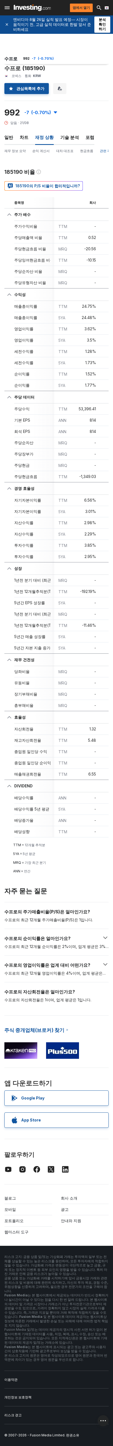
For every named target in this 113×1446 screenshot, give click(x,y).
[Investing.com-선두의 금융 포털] (32, 7)
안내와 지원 (71, 1220)
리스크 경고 (13, 1415)
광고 (65, 1209)
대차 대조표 (65, 151)
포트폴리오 (14, 1220)
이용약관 (11, 1380)
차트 (24, 137)
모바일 (10, 1209)
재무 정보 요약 (15, 151)
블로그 (10, 1198)
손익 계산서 (41, 151)
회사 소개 (69, 1198)
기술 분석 (69, 137)
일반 (8, 137)
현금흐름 (86, 151)
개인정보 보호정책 (18, 1397)
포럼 (90, 137)
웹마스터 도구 (16, 1232)
